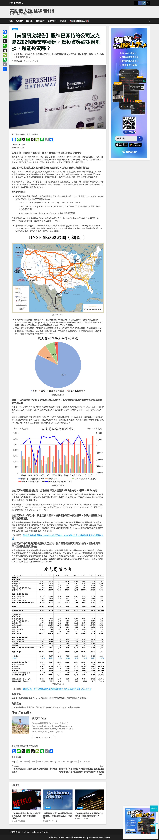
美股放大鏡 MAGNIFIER (31, 10)
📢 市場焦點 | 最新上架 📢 (79, 21)
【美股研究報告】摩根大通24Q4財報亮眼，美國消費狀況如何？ (89, 799)
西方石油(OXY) (85, 762)
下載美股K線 (14, 832)
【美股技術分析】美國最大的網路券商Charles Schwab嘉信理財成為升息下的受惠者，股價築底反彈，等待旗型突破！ (81, 770)
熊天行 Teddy (18, 61)
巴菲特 (26, 762)
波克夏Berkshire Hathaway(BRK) (48, 762)
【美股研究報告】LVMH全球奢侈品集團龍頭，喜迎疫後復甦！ (34, 769)
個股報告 (14, 29)
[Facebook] (4, 31)
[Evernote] (4, 59)
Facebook (26, 832)
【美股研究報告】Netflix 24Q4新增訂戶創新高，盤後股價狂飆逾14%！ (26, 799)
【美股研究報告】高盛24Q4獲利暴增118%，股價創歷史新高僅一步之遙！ (58, 799)
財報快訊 (63, 21)
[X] (4, 41)
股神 (63, 762)
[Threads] (4, 50)
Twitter (45, 832)
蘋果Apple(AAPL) (72, 762)
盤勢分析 (29, 21)
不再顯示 (154, 808)
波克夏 (33, 762)
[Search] (149, 21)
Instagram (36, 832)
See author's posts (43, 737)
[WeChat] (4, 55)
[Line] (4, 36)
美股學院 (51, 21)
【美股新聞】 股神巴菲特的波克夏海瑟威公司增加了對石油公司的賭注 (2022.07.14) (57, 689)
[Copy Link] (4, 64)
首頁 (11, 21)
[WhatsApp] (4, 45)
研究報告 (39, 21)
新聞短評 (19, 21)
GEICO (20, 762)
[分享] (4, 69)
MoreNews (93, 837)
